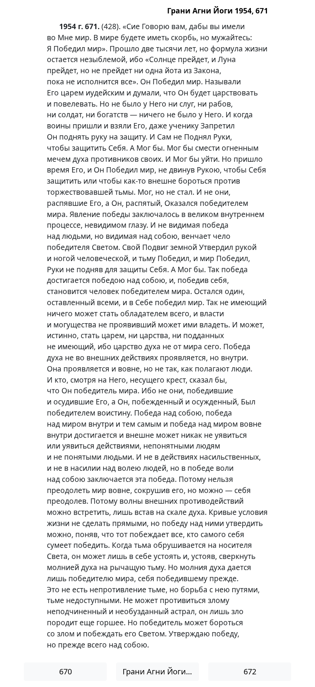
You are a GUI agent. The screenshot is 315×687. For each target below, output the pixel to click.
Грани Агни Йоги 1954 (161, 671)
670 (65, 671)
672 (250, 671)
